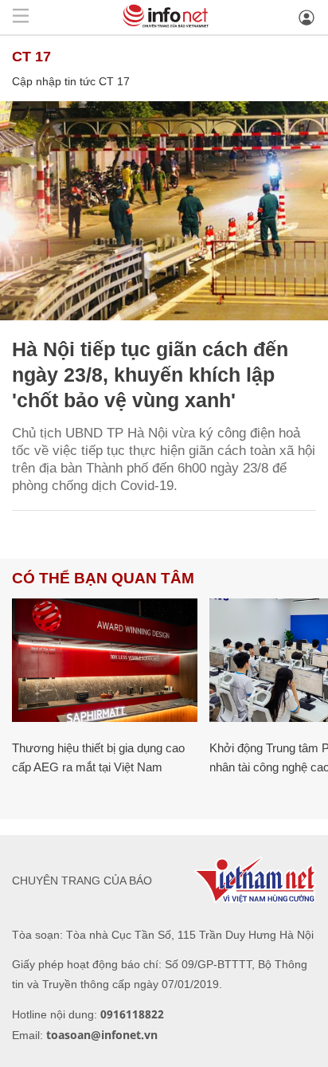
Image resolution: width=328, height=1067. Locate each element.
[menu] (21, 17)
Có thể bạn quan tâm (103, 578)
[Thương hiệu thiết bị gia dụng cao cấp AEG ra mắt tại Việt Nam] (104, 660)
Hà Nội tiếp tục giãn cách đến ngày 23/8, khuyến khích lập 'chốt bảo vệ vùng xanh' (150, 374)
